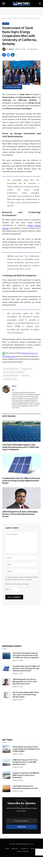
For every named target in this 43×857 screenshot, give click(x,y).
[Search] (39, 3)
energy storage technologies (13, 372)
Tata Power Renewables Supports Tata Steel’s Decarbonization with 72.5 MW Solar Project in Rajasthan (20, 447)
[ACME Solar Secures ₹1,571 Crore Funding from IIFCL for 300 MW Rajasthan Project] (6, 762)
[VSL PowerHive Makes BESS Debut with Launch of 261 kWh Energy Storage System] (6, 695)
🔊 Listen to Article (12, 87)
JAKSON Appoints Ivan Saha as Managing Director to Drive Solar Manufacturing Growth (19, 514)
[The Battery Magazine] (21, 3)
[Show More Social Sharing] (17, 55)
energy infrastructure (11, 369)
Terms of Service (23, 851)
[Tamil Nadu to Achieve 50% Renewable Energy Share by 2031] (6, 788)
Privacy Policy (35, 848)
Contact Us (24, 848)
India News (25, 375)
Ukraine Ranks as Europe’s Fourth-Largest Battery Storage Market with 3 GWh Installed (26, 749)
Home (4, 18)
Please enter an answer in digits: (17, 584)
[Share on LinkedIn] (13, 55)
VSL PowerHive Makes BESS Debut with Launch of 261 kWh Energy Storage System (26, 694)
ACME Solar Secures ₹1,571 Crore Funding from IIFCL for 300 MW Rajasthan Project (25, 762)
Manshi (11, 49)
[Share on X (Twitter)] (8, 55)
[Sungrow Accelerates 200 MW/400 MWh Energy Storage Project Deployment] (6, 775)
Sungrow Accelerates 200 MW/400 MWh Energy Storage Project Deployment (26, 775)
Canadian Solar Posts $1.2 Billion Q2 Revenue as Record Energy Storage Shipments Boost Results (21, 480)
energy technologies (10, 375)
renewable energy (10, 379)
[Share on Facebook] (4, 55)
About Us (15, 848)
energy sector (27, 369)
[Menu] (3, 3)
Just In (10, 18)
